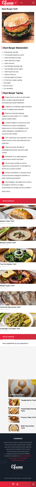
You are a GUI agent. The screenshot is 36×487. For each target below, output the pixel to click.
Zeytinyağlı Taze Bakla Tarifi (10, 329)
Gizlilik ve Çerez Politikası (20, 458)
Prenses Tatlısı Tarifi (28, 417)
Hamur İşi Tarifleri (5, 309)
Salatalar (2, 266)
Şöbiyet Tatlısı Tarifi (7, 221)
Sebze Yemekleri (4, 331)
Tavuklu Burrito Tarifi (28, 400)
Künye (10, 458)
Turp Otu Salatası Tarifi (8, 264)
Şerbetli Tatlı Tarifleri (6, 223)
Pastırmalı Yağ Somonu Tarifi (10, 307)
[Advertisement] (18, 360)
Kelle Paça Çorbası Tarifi (27, 427)
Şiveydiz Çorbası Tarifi (8, 243)
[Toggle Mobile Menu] (15, 2)
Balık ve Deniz (4, 288)
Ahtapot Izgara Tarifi (7, 286)
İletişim (29, 456)
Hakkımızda (23, 456)
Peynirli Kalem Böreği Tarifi (28, 410)
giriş (18, 343)
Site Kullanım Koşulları (18, 460)
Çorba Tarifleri (4, 245)
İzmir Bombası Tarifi (17, 394)
